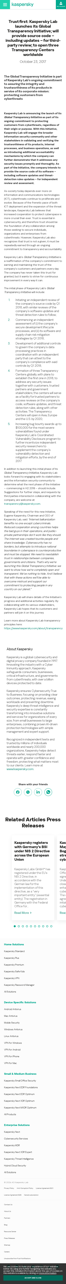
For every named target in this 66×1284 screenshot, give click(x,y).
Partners (7, 1218)
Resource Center (10, 1231)
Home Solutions (14, 944)
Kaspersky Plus (11, 958)
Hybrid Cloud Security (15, 1165)
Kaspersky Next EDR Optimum (19, 1094)
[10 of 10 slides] (51, 926)
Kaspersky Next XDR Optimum (19, 1100)
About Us (7, 1211)
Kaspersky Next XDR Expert (18, 1152)
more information (47, 1273)
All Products (10, 1114)
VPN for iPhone (11, 1056)
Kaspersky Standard (14, 951)
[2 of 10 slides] (19, 926)
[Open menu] (5, 4)
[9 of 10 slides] (47, 926)
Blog (5, 1225)
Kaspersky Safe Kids (14, 971)
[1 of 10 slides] (15, 926)
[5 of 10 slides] (31, 926)
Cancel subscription (31, 1195)
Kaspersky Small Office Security (20, 1080)
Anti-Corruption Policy (25, 1188)
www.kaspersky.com (20, 769)
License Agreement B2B (12, 1195)
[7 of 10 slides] (39, 926)
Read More (21, 912)
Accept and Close (33, 1278)
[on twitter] (28, 792)
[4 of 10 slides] (27, 926)
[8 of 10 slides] (43, 926)
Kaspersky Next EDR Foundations (21, 1087)
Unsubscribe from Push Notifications (17, 1258)
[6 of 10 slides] (35, 926)
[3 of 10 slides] (23, 926)
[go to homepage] (23, 4)
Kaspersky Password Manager (19, 985)
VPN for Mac (10, 1063)
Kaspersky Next (12, 1131)
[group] (33, 877)
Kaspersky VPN (11, 978)
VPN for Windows (13, 1043)
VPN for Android (12, 1049)
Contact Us (8, 1204)
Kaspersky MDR (12, 1145)
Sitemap (7, 1245)
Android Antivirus (12, 1009)
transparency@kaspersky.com (22, 503)
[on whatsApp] (48, 792)
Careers (7, 1252)
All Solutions (10, 991)
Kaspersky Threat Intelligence (19, 1158)
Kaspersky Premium (14, 964)
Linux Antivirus (11, 1036)
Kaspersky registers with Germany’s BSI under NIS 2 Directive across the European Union (32, 851)
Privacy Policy (9, 1188)
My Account (61, 6)
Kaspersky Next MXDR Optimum (20, 1107)
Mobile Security (12, 1022)
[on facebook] (18, 792)
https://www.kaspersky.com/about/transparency (33, 628)
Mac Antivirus (10, 1016)
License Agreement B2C (44, 1188)
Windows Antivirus (13, 1029)
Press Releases (9, 1238)
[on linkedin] (38, 792)
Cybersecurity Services (16, 1138)
